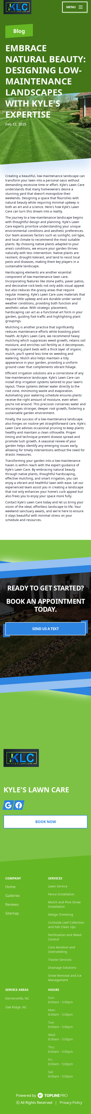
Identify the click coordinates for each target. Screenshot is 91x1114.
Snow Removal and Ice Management (65, 977)
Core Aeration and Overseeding (61, 949)
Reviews (12, 904)
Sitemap (12, 913)
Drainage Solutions (62, 967)
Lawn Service (57, 886)
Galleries (12, 895)
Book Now (45, 821)
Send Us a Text (45, 628)
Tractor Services (60, 959)
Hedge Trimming (60, 914)
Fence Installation (61, 894)
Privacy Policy (71, 1102)
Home (10, 886)
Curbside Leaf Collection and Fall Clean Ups (66, 924)
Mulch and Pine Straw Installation (64, 904)
